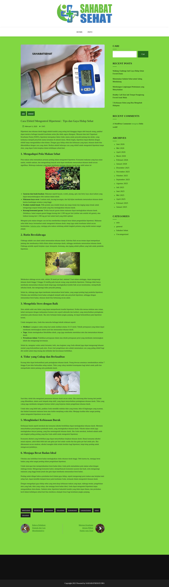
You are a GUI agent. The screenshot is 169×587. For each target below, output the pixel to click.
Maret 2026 (121, 156)
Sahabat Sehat (122, 230)
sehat (97, 510)
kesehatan (49, 510)
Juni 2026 (120, 144)
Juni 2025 (120, 191)
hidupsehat (26, 510)
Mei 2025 (120, 195)
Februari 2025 (122, 203)
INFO (90, 32)
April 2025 (120, 199)
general (30, 114)
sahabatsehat (86, 510)
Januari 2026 (121, 164)
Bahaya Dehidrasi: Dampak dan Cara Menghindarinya (39, 528)
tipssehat (25, 515)
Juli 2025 (120, 187)
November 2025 (123, 172)
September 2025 (123, 180)
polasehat (60, 510)
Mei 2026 (120, 148)
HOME (80, 32)
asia (23, 114)
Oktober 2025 (122, 176)
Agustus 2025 (122, 183)
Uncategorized (122, 234)
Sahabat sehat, (35, 226)
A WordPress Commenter (122, 124)
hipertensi (38, 510)
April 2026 (120, 152)
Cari (116, 46)
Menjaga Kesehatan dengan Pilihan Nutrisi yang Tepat (86, 528)
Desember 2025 (122, 168)
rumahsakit (72, 510)
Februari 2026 (122, 160)
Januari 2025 (121, 207)
